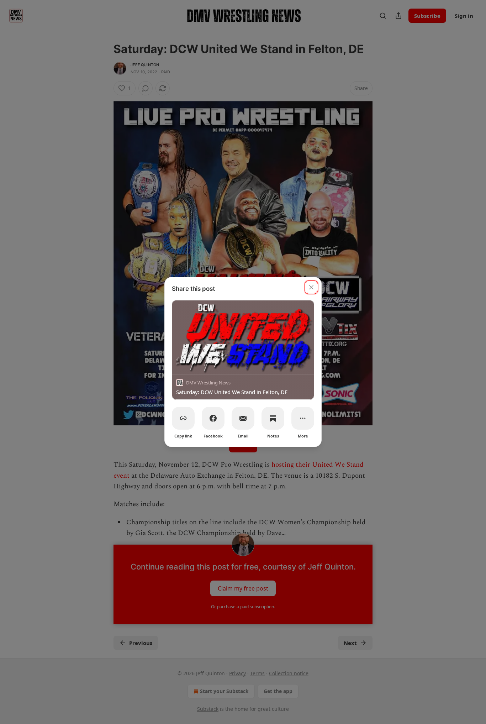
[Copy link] (183, 418)
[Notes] (273, 418)
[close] (311, 287)
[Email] (243, 418)
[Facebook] (213, 418)
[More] (302, 418)
